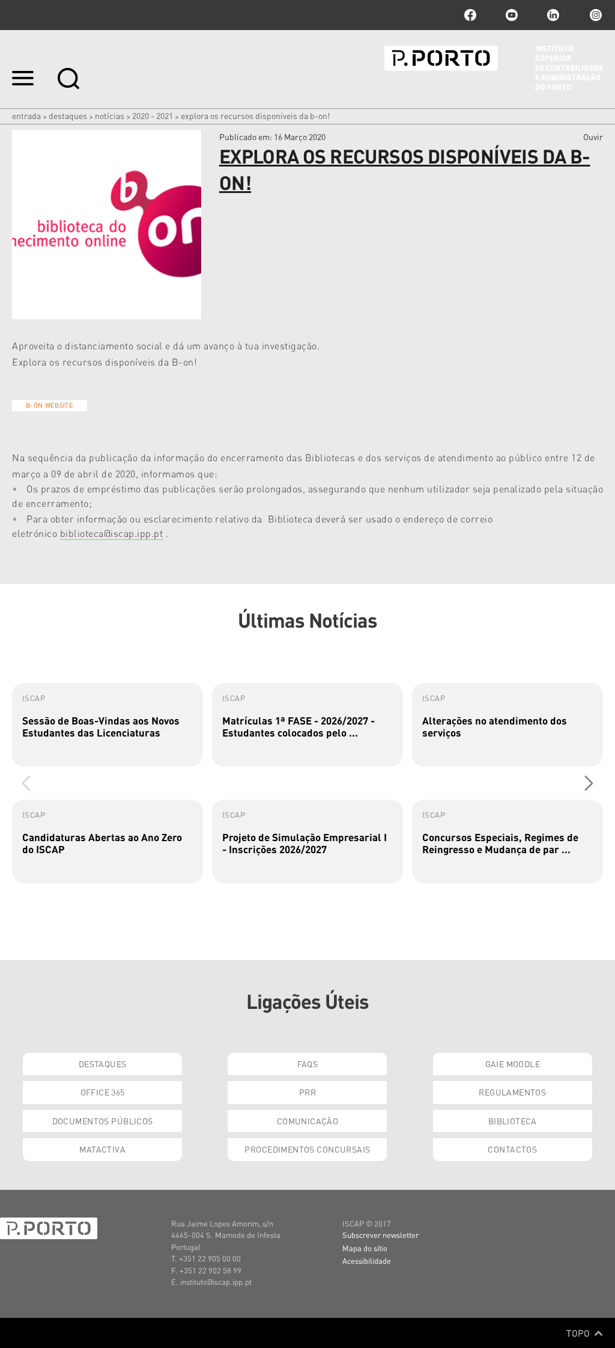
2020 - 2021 (152, 115)
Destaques (68, 115)
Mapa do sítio (364, 1248)
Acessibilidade (366, 1260)
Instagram (595, 15)
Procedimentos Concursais (307, 1149)
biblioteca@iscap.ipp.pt (111, 533)
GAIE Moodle (513, 1063)
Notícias (109, 115)
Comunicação (308, 1120)
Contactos (512, 1149)
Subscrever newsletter (380, 1235)
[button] (589, 783)
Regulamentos (512, 1091)
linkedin (553, 15)
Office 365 (102, 1091)
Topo (579, 1333)
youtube (512, 15)
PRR (307, 1091)
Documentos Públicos (102, 1120)
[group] (107, 725)
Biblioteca (512, 1120)
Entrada (26, 115)
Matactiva (102, 1149)
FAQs (307, 1063)
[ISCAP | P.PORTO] (493, 68)
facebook (470, 15)
